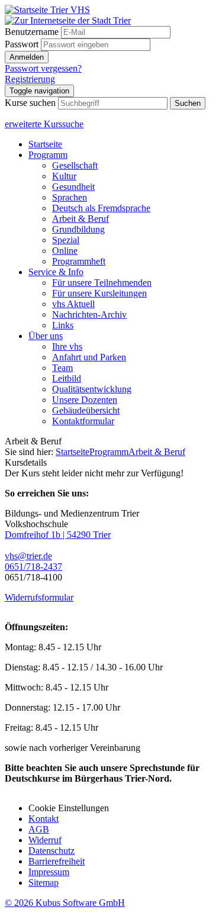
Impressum (48, 872)
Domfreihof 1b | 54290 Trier (58, 535)
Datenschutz (51, 851)
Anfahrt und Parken (89, 357)
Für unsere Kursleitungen (99, 293)
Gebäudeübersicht (86, 410)
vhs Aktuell (73, 304)
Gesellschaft (75, 165)
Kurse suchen (30, 103)
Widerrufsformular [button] (39, 597)
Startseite (45, 144)
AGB (38, 829)
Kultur (64, 176)
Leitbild (66, 378)
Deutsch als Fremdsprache (101, 208)
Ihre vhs (67, 346)
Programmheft (78, 261)
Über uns (45, 336)
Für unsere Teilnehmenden (102, 283)
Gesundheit (73, 187)
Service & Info (55, 272)
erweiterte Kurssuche (44, 124)
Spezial (65, 240)
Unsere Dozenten (84, 400)
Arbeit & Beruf (80, 219)
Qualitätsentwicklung (91, 389)
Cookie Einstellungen (68, 808)
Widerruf (45, 840)
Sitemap (43, 882)
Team (62, 368)
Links (62, 325)
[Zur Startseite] (47, 10)
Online (65, 251)
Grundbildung (78, 229)
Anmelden (26, 57)
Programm (47, 155)
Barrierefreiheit (56, 861)
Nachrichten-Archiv (89, 314)
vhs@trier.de (28, 556)
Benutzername (32, 32)
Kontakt (43, 819)
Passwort (21, 44)
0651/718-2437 (33, 567)
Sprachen (69, 197)
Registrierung (30, 79)
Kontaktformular (83, 421)
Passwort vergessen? (43, 68)
